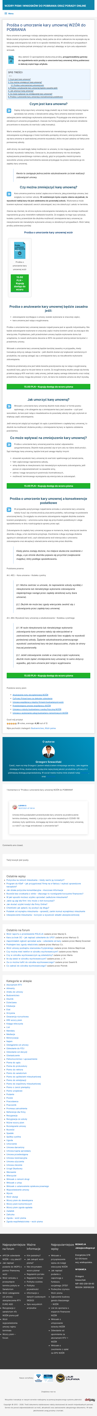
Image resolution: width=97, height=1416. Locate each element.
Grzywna (10, 1013)
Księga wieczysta (14, 1023)
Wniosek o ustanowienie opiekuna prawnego (27, 1186)
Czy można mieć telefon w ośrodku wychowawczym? (32, 951)
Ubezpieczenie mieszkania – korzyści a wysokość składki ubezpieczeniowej (42, 915)
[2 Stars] (10, 724)
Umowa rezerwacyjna (16, 1158)
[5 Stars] (16, 724)
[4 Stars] (14, 724)
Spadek (10, 1133)
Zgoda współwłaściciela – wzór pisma (24, 1221)
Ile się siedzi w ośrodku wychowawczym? (26, 958)
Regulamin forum (35, 1278)
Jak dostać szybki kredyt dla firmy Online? (26, 904)
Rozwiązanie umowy (16, 1126)
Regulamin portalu (35, 1274)
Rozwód (10, 1129)
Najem (9, 1041)
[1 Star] (8, 724)
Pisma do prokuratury (16, 1066)
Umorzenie (11, 1144)
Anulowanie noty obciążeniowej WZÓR (30, 695)
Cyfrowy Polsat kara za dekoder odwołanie (32, 698)
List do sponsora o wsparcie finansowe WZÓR (60, 1312)
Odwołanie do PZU (15, 1048)
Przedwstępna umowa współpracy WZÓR (32, 705)
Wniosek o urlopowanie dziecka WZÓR (58, 1323)
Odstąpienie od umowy (17, 1045)
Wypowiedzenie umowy (17, 1189)
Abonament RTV (14, 985)
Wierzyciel (11, 1175)
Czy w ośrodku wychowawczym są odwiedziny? (29, 955)
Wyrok (9, 1193)
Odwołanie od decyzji (16, 1052)
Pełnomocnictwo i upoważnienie (21, 1059)
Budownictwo (37, 728)
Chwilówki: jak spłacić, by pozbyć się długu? (27, 908)
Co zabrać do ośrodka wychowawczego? (26, 965)
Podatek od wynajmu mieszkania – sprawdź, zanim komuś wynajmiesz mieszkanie (45, 911)
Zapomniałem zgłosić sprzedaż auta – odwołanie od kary (33, 941)
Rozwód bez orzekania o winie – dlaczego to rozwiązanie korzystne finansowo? (44, 893)
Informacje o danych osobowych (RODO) (36, 1297)
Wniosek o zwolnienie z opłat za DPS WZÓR (59, 1349)
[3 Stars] (12, 724)
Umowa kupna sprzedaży (18, 1151)
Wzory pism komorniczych (19, 1204)
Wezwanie (11, 1172)
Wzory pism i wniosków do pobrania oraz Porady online (45, 5)
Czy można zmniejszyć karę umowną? (26, 82)
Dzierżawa (11, 1002)
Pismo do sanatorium (16, 1073)
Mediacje (10, 1034)
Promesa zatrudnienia (16, 1108)
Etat (8, 1009)
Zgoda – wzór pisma (16, 1218)
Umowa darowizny (15, 1147)
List (8, 1027)
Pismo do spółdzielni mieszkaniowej (23, 1076)
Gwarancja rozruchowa (17, 1016)
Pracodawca (12, 1101)
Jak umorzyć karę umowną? (21, 91)
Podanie (10, 1094)
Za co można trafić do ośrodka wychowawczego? (30, 962)
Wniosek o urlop (14, 1182)
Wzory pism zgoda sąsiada (19, 1207)
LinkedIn (85, 773)
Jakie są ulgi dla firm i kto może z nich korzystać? (30, 900)
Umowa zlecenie (14, 1165)
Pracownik (11, 1105)
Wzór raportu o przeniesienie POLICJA (24, 934)
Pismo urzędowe (14, 1091)
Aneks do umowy (14, 992)
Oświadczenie (13, 1055)
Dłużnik (10, 999)
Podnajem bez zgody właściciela (22, 944)
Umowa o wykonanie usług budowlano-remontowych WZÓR (40, 713)
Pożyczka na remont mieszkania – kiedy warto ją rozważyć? (35, 880)
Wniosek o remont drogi (17, 1179)
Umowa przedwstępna (17, 1154)
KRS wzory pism (14, 1020)
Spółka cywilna (13, 1136)
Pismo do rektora (14, 1069)
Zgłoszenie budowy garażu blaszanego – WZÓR (60, 1300)
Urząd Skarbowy (14, 1168)
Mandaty (10, 1030)
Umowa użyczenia (15, 1161)
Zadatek (10, 1211)
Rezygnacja (11, 1115)
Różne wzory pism (15, 1122)
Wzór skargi (12, 1197)
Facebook (50, 776)
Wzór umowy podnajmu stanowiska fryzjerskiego (30, 948)
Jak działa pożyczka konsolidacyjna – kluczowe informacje (34, 890)
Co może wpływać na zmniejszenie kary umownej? (31, 94)
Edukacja (10, 1006)
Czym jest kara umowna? (20, 79)
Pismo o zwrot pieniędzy (18, 1087)
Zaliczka (10, 1214)
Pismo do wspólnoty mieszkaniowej (23, 1083)
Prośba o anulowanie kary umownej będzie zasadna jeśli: (34, 88)
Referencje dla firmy (16, 1112)
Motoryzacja (12, 1038)
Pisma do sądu (13, 1062)
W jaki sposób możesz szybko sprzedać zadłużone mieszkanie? (37, 897)
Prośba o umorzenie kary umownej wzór (29, 85)
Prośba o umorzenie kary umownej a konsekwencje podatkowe (36, 97)
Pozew (9, 1098)
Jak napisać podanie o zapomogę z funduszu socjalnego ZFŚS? (59, 1278)
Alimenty (10, 988)
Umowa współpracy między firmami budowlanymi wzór (38, 702)
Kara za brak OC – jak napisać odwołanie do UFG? (30, 937)
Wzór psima (50, 728)
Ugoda (9, 1140)
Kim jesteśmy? (34, 1255)
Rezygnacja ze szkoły (16, 1119)
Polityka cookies (35, 1281)
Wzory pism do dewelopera (19, 1200)
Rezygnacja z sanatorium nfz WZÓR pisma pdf (11, 1312)
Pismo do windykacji (16, 1080)
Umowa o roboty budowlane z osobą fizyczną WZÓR (37, 709)
